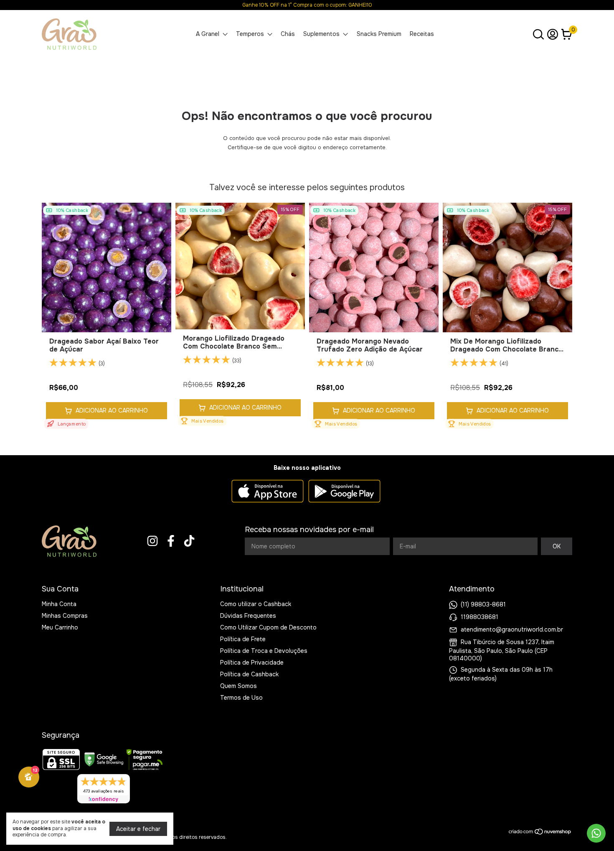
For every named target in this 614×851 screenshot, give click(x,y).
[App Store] (267, 492)
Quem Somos (238, 686)
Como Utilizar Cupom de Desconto (268, 627)
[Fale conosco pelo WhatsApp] (596, 833)
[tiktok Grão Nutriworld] (189, 541)
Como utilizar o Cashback (255, 604)
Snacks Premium (379, 34)
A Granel (207, 34)
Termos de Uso (241, 697)
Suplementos (321, 34)
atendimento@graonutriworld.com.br (512, 629)
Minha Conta (59, 604)
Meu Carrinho (60, 627)
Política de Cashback (249, 674)
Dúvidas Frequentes (248, 615)
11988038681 (479, 617)
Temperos (250, 34)
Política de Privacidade (252, 662)
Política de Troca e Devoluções (263, 651)
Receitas (422, 34)
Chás (288, 34)
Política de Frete (243, 639)
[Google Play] (344, 492)
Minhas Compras (65, 615)
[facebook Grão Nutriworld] (171, 541)
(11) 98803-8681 (483, 604)
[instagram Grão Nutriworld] (152, 541)
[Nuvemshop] (540, 833)
